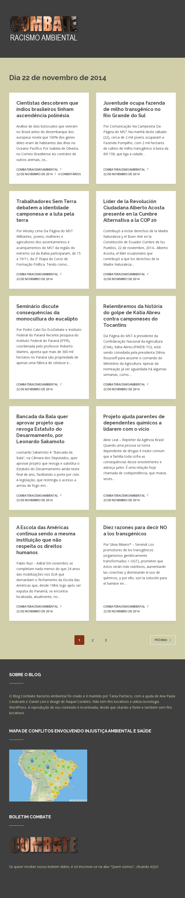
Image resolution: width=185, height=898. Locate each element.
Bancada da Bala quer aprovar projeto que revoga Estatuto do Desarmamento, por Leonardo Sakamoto (42, 429)
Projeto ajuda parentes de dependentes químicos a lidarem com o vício (134, 423)
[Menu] (174, 29)
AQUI (154, 866)
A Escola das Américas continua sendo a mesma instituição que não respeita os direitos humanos (45, 540)
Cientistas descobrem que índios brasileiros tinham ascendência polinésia (47, 109)
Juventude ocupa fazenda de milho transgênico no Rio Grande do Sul (134, 109)
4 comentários (69, 174)
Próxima (161, 640)
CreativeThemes (94, 889)
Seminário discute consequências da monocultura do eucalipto (47, 312)
